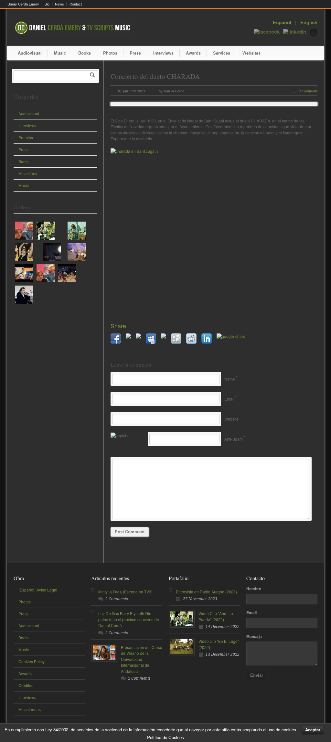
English (308, 22)
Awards (193, 53)
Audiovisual (30, 53)
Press (135, 53)
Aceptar (312, 729)
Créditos (25, 685)
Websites (251, 53)
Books (84, 53)
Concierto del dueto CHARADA (155, 76)
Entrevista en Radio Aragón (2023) (206, 591)
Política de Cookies (165, 737)
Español (282, 22)
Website (231, 419)
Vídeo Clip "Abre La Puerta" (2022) (215, 616)
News (59, 4)
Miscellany (27, 173)
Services (221, 53)
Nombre (253, 588)
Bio (47, 4)
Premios (25, 137)
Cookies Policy (31, 661)
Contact (75, 4)
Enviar (256, 675)
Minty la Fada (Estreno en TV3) (125, 591)
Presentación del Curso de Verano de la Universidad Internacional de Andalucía (141, 659)
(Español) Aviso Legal (37, 589)
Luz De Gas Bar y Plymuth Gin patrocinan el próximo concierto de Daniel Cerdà (128, 619)
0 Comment (308, 91)
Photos (110, 53)
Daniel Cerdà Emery (23, 4)
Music (60, 53)
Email (229, 399)
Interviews (163, 53)
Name (229, 378)
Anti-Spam (233, 439)
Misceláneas (29, 709)
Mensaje (254, 636)
